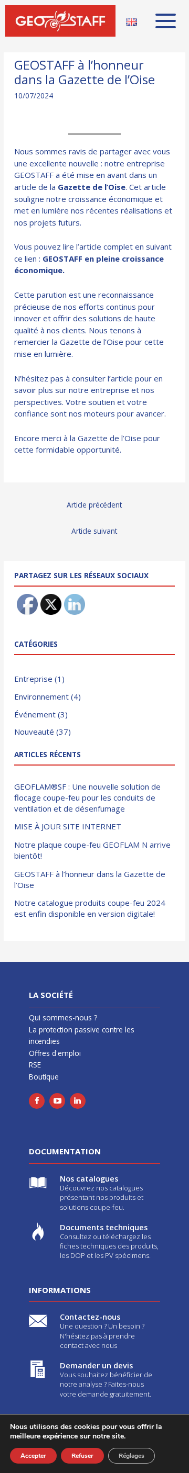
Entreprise (33, 678)
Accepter (33, 1456)
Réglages (131, 1456)
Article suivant (94, 531)
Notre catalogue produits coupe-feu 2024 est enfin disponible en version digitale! (89, 908)
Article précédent (94, 505)
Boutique (44, 1077)
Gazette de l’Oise (91, 187)
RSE (35, 1065)
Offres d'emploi (55, 1053)
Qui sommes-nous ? (63, 1017)
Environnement (41, 696)
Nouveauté (34, 731)
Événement (35, 714)
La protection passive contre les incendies (81, 1036)
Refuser (82, 1456)
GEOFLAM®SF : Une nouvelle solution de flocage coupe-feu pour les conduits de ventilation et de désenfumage (87, 797)
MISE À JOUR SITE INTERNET (67, 826)
